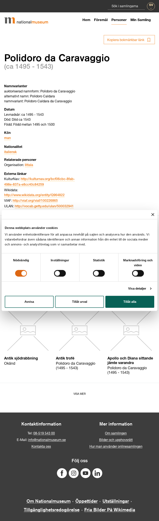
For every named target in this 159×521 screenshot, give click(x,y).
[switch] (60, 273)
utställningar (115, 501)
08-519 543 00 (44, 433)
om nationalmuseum (48, 501)
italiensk (10, 152)
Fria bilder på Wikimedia (109, 509)
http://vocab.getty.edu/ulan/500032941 (44, 206)
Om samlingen (116, 433)
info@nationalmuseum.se (47, 440)
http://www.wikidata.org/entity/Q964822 (34, 195)
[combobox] (126, 5)
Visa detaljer (137, 288)
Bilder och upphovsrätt (116, 440)
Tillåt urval (79, 301)
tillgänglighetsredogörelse (52, 509)
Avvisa (29, 301)
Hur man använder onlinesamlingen (115, 446)
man (7, 138)
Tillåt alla (129, 301)
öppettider (86, 501)
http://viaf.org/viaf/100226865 (35, 201)
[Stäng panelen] (152, 214)
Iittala (29, 165)
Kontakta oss (41, 446)
